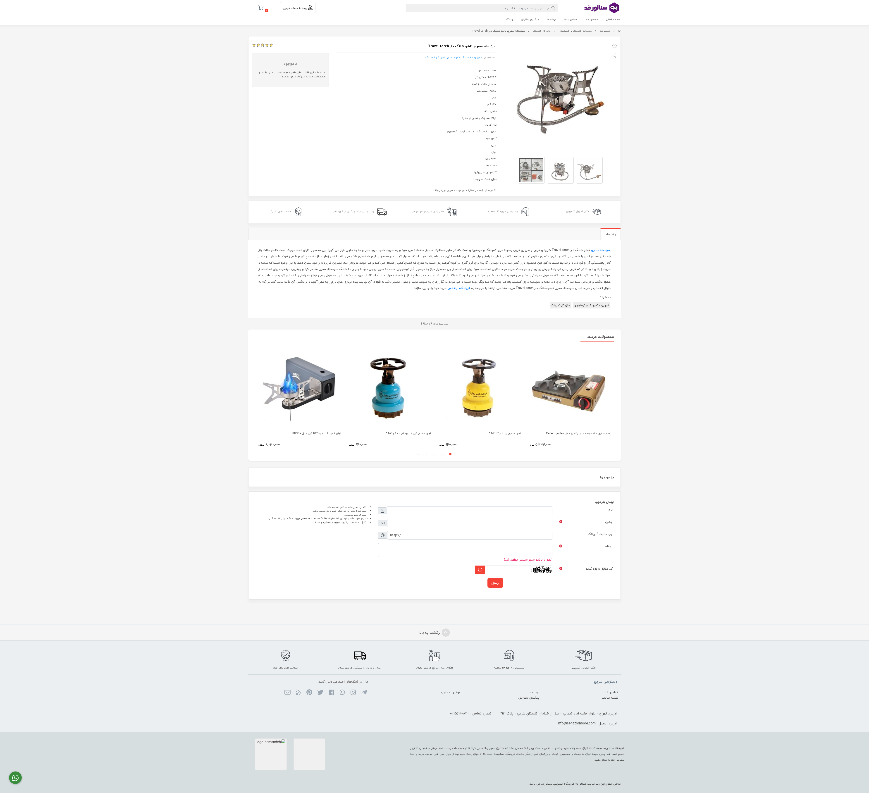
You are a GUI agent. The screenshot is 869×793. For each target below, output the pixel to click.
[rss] (298, 692)
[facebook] (331, 692)
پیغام (609, 546)
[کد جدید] (480, 570)
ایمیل (609, 522)
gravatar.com (309, 518)
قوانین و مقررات (450, 692)
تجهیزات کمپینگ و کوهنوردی (575, 31)
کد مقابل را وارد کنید (599, 568)
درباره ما (551, 19)
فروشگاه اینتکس (458, 288)
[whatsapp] (342, 692)
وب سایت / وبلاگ (600, 534)
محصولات (592, 19)
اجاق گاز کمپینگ (542, 31)
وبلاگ (509, 19)
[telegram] (364, 692)
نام (611, 509)
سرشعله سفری (601, 250)
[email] (287, 692)
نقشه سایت (610, 697)
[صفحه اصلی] (619, 31)
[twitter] (320, 692)
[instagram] (353, 692)
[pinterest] (309, 692)
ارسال (495, 583)
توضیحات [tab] (610, 234)
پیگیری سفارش (530, 19)
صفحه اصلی (613, 19)
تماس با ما (570, 19)
